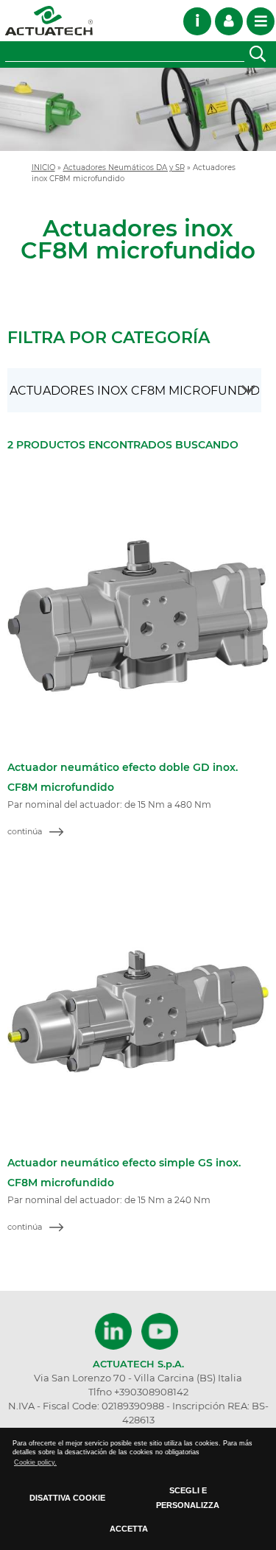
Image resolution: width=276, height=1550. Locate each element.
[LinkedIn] (115, 1331)
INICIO (43, 167)
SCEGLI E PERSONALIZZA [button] (187, 1498)
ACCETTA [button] (129, 1528)
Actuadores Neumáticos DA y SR (124, 167)
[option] (138, 109)
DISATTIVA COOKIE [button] (67, 1497)
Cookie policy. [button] (35, 1462)
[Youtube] (160, 1331)
